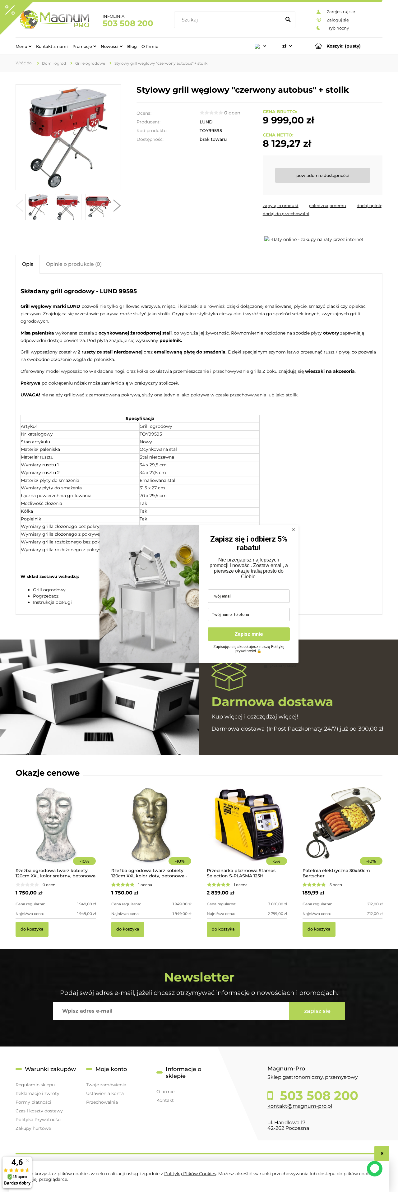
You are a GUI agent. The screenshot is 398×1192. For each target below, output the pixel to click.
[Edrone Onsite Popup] (199, 596)
